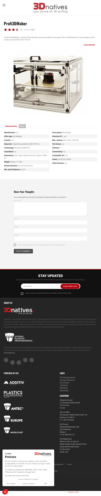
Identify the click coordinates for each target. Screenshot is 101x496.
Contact (69, 464)
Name (16, 219)
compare (71, 492)
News (22, 126)
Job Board (64, 385)
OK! (45, 484)
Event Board (64, 383)
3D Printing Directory (68, 378)
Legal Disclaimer (59, 464)
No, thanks (11, 484)
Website (16, 235)
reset (77, 492)
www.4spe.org (9, 353)
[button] (5, 492)
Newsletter (64, 388)
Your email (27, 286)
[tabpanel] (50, 83)
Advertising (64, 390)
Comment (17, 201)
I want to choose (28, 484)
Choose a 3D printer (67, 380)
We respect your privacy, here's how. (17, 476)
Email (16, 227)
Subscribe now (70, 286)
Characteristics (11, 126)
